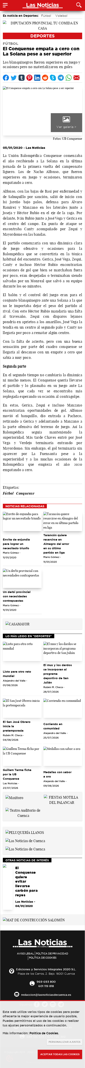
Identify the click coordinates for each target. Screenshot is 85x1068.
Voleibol (61, 15)
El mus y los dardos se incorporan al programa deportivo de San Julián (57, 673)
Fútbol (46, 15)
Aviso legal (25, 953)
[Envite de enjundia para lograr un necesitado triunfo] (22, 521)
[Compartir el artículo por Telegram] (61, 78)
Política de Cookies (42, 957)
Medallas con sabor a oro (57, 774)
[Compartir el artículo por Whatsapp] (69, 78)
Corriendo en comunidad (52, 726)
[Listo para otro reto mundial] (22, 651)
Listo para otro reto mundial (17, 673)
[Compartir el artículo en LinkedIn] (37, 78)
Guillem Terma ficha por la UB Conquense (17, 774)
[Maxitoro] (14, 797)
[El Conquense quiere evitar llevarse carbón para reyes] (8, 887)
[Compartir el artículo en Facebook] (6, 78)
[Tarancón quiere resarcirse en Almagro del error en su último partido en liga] (62, 521)
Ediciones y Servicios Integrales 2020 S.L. (46, 969)
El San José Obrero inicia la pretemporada (17, 726)
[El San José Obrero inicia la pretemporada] (22, 708)
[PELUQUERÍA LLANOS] (24, 832)
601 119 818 (46, 985)
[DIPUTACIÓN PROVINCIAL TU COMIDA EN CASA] (42, 25)
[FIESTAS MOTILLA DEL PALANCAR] (62, 800)
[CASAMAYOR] (17, 623)
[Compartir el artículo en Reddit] (45, 78)
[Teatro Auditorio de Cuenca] (23, 813)
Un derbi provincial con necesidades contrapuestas (17, 596)
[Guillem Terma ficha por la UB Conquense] (22, 756)
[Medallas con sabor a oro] (62, 756)
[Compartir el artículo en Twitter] (14, 78)
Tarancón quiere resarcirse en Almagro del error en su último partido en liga (56, 544)
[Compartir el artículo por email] (76, 78)
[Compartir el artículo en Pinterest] (29, 78)
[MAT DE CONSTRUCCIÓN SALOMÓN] (34, 919)
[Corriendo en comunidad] (62, 708)
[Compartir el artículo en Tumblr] (22, 78)
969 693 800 (46, 981)
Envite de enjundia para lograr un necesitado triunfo (16, 544)
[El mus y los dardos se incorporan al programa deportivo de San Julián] (62, 651)
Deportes (42, 35)
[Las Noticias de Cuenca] (25, 840)
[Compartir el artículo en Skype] (53, 78)
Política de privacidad (52, 953)
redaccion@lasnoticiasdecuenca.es (46, 994)
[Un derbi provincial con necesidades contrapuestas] (22, 578)
